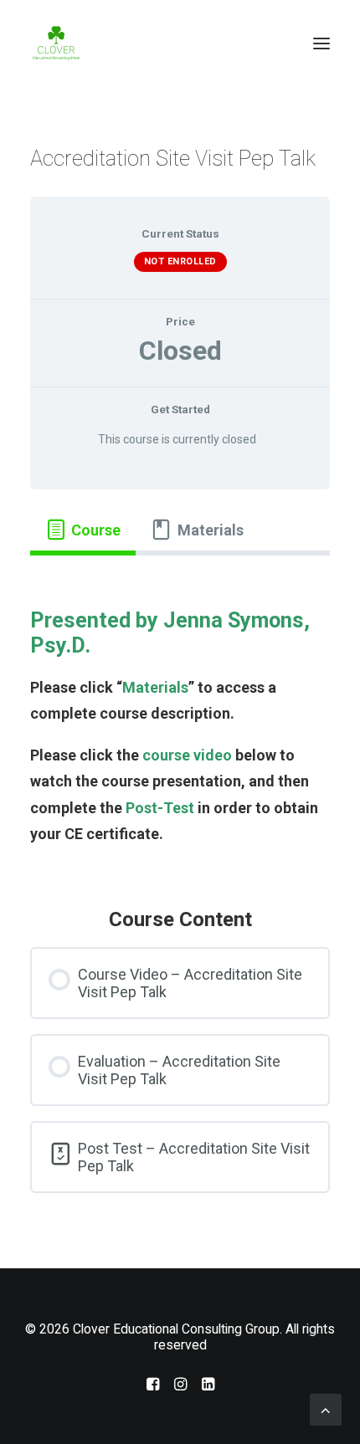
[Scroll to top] (326, 1408)
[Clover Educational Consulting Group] (58, 43)
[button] (321, 43)
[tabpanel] (180, 717)
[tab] (83, 530)
